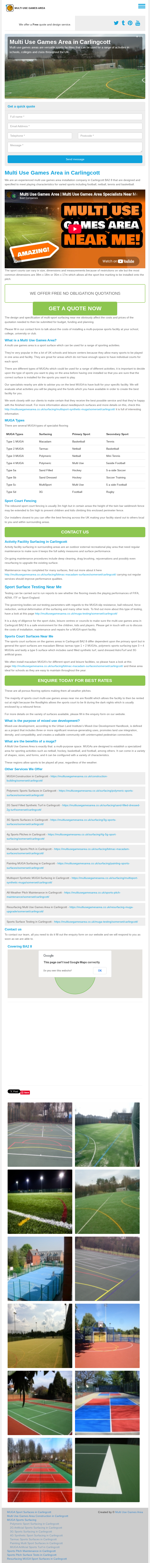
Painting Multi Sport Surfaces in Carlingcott (36, 1543)
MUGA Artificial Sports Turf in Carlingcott (35, 1547)
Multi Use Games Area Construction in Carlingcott (37, 1516)
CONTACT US (75, 532)
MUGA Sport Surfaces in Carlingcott (29, 1512)
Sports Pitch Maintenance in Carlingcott (31, 1551)
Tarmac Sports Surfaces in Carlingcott (33, 1539)
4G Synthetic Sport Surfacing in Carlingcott (36, 1535)
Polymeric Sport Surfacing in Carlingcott (34, 1523)
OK (100, 970)
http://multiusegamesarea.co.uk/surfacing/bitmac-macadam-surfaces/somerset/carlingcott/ (60, 574)
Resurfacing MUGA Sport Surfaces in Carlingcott (37, 1558)
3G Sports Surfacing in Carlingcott (31, 1531)
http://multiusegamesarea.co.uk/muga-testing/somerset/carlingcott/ (76, 613)
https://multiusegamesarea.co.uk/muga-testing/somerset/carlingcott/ (96, 921)
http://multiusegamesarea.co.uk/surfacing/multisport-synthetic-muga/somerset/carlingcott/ (60, 409)
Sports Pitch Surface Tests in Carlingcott (31, 1554)
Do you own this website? (58, 970)
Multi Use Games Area (129, 1512)
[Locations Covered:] (6, 5)
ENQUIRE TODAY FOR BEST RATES (75, 680)
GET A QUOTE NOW (75, 308)
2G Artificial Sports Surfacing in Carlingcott (36, 1527)
